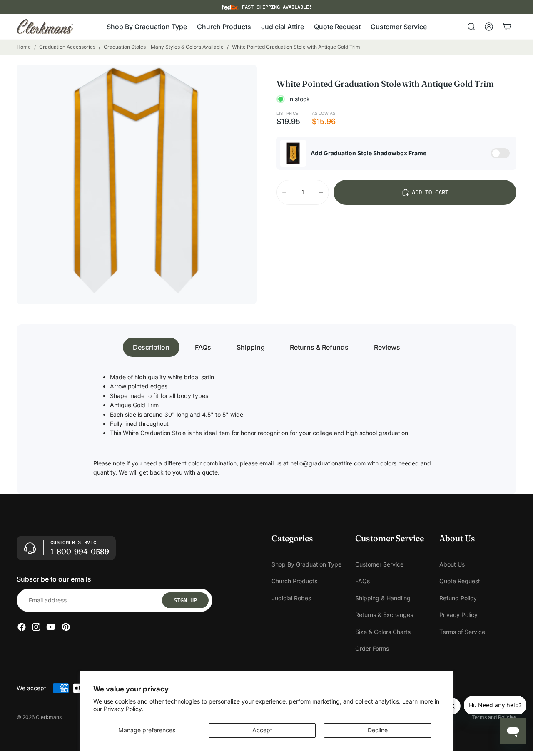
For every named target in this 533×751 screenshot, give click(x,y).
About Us (452, 564)
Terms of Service (462, 631)
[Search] (471, 26)
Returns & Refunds (319, 347)
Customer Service (379, 564)
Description (151, 347)
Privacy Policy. (123, 708)
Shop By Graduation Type (306, 564)
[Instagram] (36, 627)
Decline (378, 730)
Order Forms (372, 648)
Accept (262, 730)
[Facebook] (22, 627)
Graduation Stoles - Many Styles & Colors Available (164, 47)
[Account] (489, 26)
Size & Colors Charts (383, 631)
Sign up (185, 600)
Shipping (251, 347)
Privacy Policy (458, 614)
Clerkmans (49, 717)
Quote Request (459, 580)
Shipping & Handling (383, 598)
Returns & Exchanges (384, 614)
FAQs (203, 347)
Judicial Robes (291, 598)
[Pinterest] (66, 627)
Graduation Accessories (67, 47)
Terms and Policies (494, 717)
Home (24, 47)
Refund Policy (458, 598)
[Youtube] (51, 627)
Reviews (387, 347)
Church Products (294, 580)
